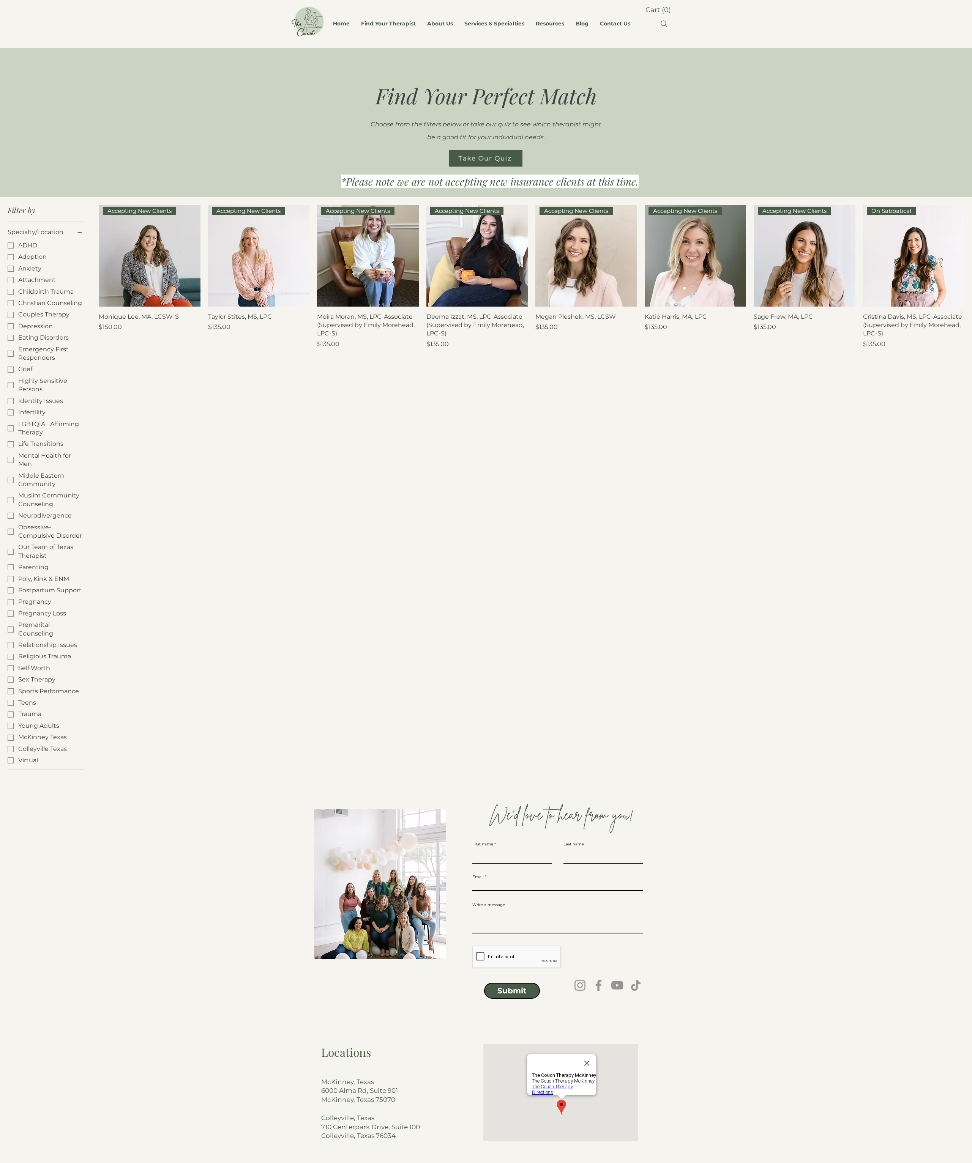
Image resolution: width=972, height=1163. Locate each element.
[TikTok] (635, 985)
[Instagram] (580, 985)
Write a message (488, 905)
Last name (573, 844)
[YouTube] (617, 985)
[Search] (664, 24)
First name (482, 844)
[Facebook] (598, 985)
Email (478, 877)
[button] (657, 10)
